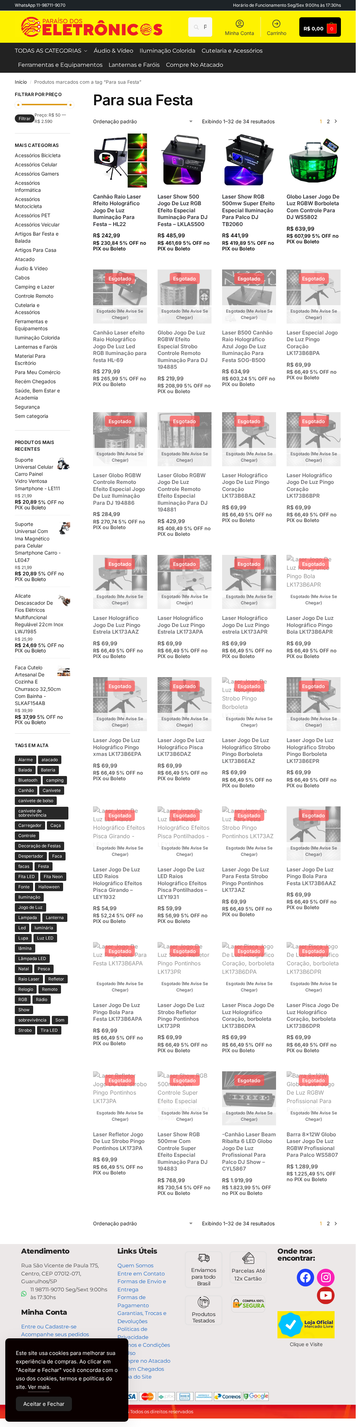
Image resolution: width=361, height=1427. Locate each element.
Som (60, 1020)
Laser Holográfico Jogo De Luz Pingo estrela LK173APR (245, 625)
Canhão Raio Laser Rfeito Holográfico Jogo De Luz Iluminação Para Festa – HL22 (117, 210)
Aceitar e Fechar (44, 1404)
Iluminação (29, 897)
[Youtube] (326, 1295)
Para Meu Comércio (37, 372)
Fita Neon (53, 876)
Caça (55, 825)
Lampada (27, 917)
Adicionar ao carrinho (122, 262)
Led (22, 927)
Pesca (44, 968)
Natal (23, 968)
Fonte (24, 886)
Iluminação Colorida (37, 337)
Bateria (48, 769)
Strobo (25, 1030)
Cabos (22, 277)
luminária (44, 927)
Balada (25, 769)
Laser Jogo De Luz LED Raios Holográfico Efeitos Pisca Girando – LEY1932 (117, 883)
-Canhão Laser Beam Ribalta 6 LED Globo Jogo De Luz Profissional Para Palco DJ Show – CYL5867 (249, 1151)
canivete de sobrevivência (32, 813)
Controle (27, 835)
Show (24, 1009)
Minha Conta (239, 33)
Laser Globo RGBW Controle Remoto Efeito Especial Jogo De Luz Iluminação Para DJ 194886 (119, 489)
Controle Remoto (34, 296)
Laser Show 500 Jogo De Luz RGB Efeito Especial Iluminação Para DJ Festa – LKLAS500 (183, 210)
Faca (57, 856)
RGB (22, 999)
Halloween (49, 886)
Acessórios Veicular (37, 224)
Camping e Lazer (34, 287)
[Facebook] (305, 1277)
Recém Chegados (35, 381)
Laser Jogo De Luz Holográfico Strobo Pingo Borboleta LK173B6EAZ (246, 750)
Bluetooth (27, 780)
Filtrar (25, 118)
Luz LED (45, 938)
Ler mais (122, 398)
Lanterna (55, 917)
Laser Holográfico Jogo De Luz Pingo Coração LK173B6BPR (310, 485)
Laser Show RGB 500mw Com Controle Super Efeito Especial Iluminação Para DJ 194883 (183, 1151)
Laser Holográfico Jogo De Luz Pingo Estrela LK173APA (181, 625)
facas (23, 866)
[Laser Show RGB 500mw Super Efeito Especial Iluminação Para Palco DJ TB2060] (249, 161)
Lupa (23, 938)
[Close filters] (72, 95)
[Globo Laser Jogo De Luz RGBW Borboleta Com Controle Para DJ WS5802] (314, 161)
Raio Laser (28, 979)
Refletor (56, 979)
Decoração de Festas (39, 845)
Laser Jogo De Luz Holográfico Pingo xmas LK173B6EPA (117, 747)
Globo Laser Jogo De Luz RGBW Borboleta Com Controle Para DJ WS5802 (313, 207)
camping (54, 780)
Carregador (30, 825)
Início (21, 82)
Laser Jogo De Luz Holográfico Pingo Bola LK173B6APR (310, 625)
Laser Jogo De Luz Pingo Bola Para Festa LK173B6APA (117, 1012)
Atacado (25, 259)
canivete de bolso (35, 800)
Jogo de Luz (30, 907)
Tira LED (49, 1030)
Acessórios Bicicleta (38, 155)
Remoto (49, 989)
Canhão (26, 790)
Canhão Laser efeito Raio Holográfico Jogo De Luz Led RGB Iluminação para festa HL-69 (120, 346)
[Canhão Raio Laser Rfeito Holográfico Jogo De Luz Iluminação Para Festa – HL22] (120, 161)
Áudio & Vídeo (31, 268)
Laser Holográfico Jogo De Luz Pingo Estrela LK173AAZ (116, 625)
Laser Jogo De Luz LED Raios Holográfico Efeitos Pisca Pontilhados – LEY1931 (182, 883)
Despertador (30, 856)
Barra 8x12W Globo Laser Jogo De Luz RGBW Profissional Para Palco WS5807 (312, 1145)
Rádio (41, 999)
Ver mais (38, 1387)
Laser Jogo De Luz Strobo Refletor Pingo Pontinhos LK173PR (181, 1015)
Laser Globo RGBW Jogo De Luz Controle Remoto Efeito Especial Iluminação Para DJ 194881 (183, 492)
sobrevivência (32, 1020)
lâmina (25, 948)
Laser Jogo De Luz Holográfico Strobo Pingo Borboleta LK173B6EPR (311, 750)
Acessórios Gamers (37, 174)
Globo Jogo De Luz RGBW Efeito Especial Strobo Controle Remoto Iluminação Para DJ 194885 (183, 350)
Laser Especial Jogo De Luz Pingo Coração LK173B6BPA (312, 343)
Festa (43, 866)
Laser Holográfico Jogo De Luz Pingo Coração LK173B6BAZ (245, 485)
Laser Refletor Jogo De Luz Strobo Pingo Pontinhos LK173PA (119, 1141)
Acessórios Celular (36, 164)
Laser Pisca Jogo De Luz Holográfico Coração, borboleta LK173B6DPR (313, 1015)
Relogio (25, 989)
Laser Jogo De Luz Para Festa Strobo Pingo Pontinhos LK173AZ (245, 880)
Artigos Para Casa (35, 250)
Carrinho (276, 33)
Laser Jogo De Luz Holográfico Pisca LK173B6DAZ (181, 747)
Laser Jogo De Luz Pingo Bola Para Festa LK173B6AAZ (311, 876)
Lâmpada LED (32, 958)
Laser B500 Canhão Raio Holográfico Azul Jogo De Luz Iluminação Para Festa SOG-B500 (247, 346)
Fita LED (26, 876)
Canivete (52, 790)
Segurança (27, 407)
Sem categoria (31, 416)
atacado (50, 759)
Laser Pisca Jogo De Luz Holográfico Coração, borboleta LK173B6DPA (248, 1015)
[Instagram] (326, 1277)
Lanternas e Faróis (36, 347)
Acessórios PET (32, 215)
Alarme (25, 759)
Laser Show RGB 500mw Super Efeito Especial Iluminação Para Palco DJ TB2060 (248, 210)
